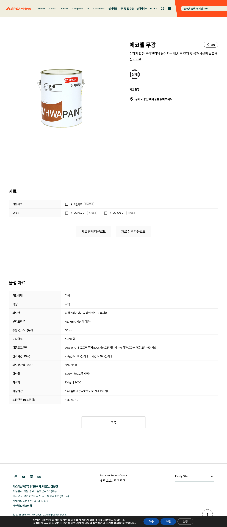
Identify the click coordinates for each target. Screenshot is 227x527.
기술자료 (77, 204)
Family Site (181, 476)
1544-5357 (113, 480)
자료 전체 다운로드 (93, 231)
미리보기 (89, 204)
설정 (35, 523)
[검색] (162, 8)
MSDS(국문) (79, 213)
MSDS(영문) (118, 213)
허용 (151, 521)
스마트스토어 (39, 476)
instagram (16, 476)
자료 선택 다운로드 (133, 231)
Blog (31, 476)
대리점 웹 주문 (127, 8)
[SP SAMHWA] (18, 8)
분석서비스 (142, 8)
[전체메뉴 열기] (169, 8)
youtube (24, 476)
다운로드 (71, 204)
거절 (168, 521)
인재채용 (113, 8)
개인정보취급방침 (22, 506)
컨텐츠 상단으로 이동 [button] (207, 514)
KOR (152, 8)
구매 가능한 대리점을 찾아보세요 (153, 99)
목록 (113, 422)
